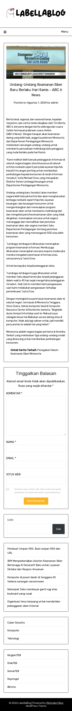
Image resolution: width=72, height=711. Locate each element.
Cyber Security (16, 622)
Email (11, 458)
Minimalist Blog (54, 703)
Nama (11, 442)
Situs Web (13, 474)
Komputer (13, 630)
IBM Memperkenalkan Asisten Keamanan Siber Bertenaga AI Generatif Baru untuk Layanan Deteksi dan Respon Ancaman (34, 565)
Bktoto (11, 687)
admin (54, 102)
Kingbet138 (14, 655)
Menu (64, 31)
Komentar (14, 393)
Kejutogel (13, 678)
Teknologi (13, 638)
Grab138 (12, 663)
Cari (10, 520)
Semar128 (13, 671)
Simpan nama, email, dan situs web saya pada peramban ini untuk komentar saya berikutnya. (38, 491)
